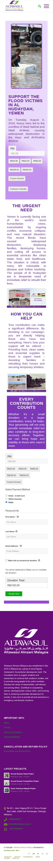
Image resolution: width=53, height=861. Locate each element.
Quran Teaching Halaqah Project (23, 788)
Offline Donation (15, 499)
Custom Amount (17, 178)
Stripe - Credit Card (16, 496)
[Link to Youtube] (33, 853)
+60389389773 (15, 819)
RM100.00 (14, 170)
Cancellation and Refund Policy (17, 751)
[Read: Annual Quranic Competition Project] (6, 782)
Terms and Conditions (13, 732)
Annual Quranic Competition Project (25, 781)
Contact (7, 727)
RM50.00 (37, 161)
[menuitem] (38, 6)
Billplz (10, 502)
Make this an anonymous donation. (23, 560)
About (6, 722)
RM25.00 (25, 161)
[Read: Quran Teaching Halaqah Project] (6, 790)
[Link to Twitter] (38, 853)
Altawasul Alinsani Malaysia (23, 847)
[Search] (38, 6)
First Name (10, 516)
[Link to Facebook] (29, 853)
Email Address (12, 545)
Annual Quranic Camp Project (22, 774)
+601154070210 (16, 828)
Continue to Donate (18, 189)
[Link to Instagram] (47, 853)
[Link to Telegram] (42, 853)
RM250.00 (27, 170)
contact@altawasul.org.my (19, 823)
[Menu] (45, 6)
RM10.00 (14, 161)
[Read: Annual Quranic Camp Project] (6, 775)
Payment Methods (12, 736)
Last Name (10, 531)
